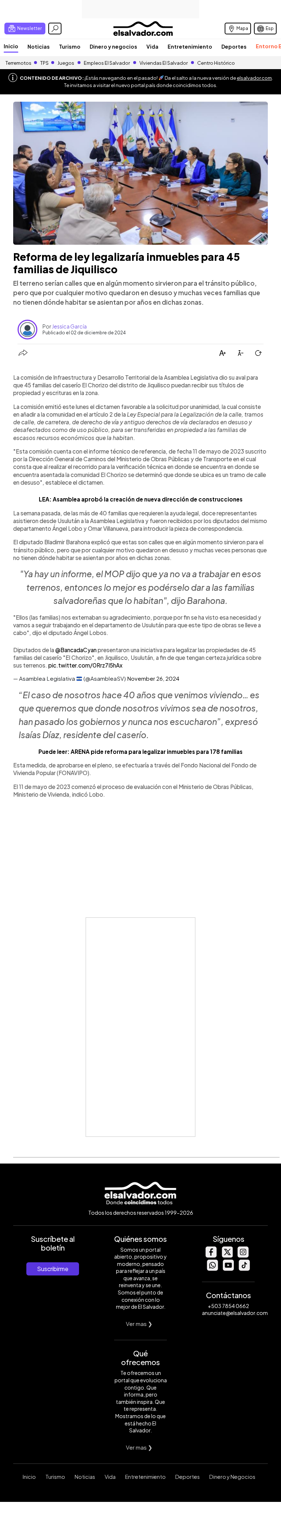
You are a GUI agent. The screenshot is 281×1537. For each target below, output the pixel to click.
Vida (152, 46)
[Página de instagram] (243, 1255)
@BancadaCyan (76, 649)
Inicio (11, 46)
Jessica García (69, 326)
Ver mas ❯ (139, 1323)
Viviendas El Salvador (163, 63)
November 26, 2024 (153, 678)
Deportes (234, 46)
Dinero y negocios (113, 46)
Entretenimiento (190, 46)
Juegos (65, 63)
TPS (44, 63)
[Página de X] (227, 1255)
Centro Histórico (216, 63)
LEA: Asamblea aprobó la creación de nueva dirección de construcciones (141, 499)
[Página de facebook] (211, 1255)
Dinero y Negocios (232, 1476)
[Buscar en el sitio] (54, 28)
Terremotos (18, 63)
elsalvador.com (254, 78)
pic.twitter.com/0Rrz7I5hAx (85, 665)
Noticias (38, 46)
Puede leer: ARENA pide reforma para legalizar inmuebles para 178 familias (140, 751)
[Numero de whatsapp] (212, 1268)
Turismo (69, 46)
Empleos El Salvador (107, 63)
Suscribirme (52, 1269)
